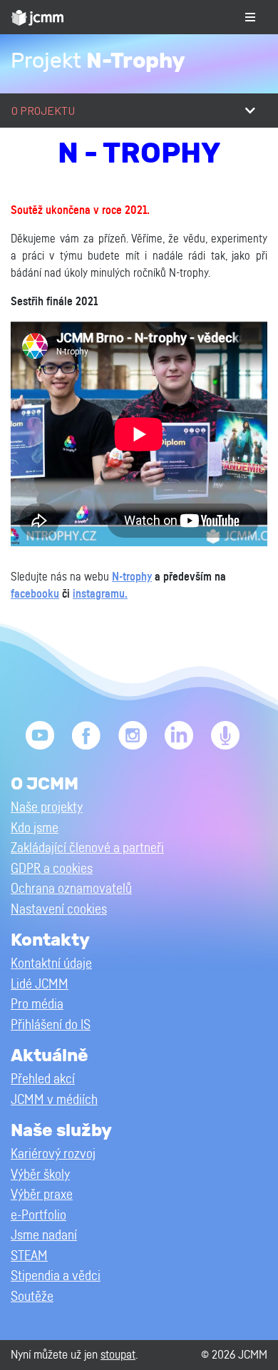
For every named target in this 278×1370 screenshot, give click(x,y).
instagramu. (100, 594)
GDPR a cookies (52, 869)
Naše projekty (47, 807)
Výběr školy (40, 1175)
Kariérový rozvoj (53, 1154)
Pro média (37, 1004)
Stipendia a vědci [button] (56, 1276)
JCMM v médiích (54, 1100)
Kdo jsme (34, 828)
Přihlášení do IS (51, 1025)
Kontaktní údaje (51, 964)
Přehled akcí (43, 1079)
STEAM (29, 1256)
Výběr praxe (42, 1195)
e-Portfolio (38, 1215)
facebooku (35, 594)
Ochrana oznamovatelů (71, 889)
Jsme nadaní (44, 1235)
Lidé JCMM (39, 984)
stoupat (118, 1355)
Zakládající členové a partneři (87, 848)
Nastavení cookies (59, 909)
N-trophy (132, 577)
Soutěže (32, 1297)
